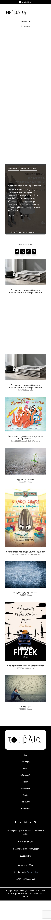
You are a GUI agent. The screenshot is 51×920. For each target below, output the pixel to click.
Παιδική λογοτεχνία (34, 441)
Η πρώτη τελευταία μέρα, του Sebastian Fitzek (25, 665)
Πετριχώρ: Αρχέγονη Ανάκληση (25, 592)
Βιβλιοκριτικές (13, 168)
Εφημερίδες (29, 390)
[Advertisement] (25, 65)
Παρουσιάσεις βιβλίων (28, 168)
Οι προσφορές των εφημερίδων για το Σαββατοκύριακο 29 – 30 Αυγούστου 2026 (25, 291)
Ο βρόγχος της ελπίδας (25, 479)
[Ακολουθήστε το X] (21, 822)
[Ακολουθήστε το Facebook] (17, 251)
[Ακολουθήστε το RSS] (35, 822)
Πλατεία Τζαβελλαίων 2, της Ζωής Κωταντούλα (25, 201)
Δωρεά (25, 768)
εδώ (30, 893)
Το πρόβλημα (26, 706)
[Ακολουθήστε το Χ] (22, 251)
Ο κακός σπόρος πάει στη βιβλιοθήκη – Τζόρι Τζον (25, 551)
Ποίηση (30, 482)
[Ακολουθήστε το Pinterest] (28, 251)
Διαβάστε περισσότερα (17, 215)
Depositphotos (32, 872)
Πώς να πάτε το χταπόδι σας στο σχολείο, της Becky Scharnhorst (25, 437)
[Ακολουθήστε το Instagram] (34, 251)
